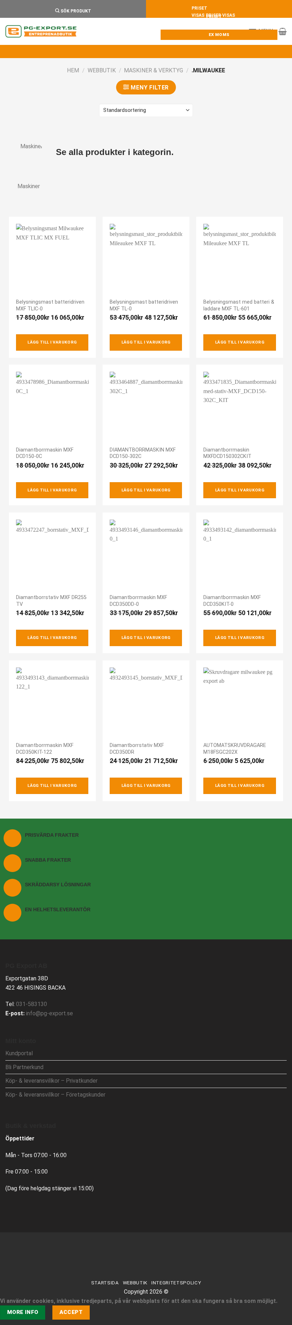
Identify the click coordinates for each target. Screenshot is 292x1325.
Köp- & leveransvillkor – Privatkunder (51, 1080)
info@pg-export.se (49, 1013)
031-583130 (31, 1004)
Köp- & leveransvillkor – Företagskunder (55, 1094)
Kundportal (19, 1053)
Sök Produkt (75, 11)
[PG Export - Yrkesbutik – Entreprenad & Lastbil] (41, 31)
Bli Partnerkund (24, 1067)
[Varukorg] (282, 31)
